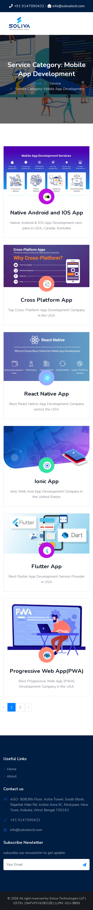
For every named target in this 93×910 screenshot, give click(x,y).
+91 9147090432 (28, 6)
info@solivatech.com (68, 6)
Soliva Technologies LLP (66, 898)
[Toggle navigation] (83, 23)
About (12, 776)
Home (37, 83)
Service (55, 83)
